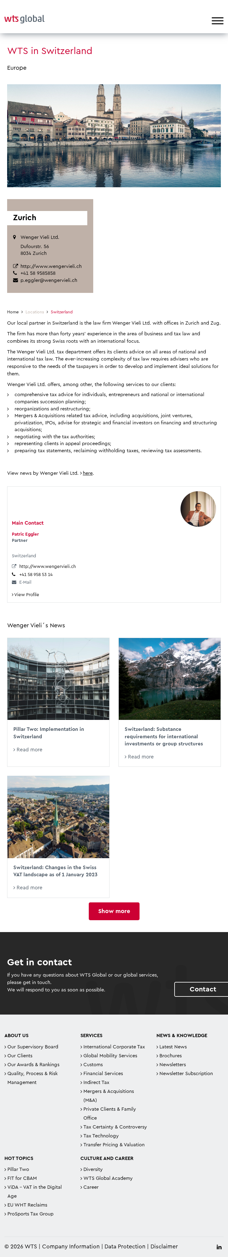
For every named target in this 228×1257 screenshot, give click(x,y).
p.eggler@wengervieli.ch (48, 280)
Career (91, 1187)
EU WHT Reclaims (27, 1205)
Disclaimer (164, 1247)
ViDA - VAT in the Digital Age (34, 1192)
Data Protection (124, 1247)
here (88, 473)
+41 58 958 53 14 (36, 574)
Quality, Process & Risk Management (32, 1078)
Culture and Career (107, 1158)
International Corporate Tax (114, 1047)
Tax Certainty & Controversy (115, 1127)
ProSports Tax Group (30, 1214)
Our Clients (19, 1055)
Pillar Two (18, 1169)
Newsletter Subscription (186, 1073)
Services (91, 1035)
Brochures (170, 1055)
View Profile (26, 595)
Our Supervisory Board (32, 1047)
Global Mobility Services (110, 1055)
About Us (16, 1035)
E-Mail (25, 582)
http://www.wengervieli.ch (51, 266)
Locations (35, 312)
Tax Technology (101, 1136)
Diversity (93, 1169)
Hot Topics (18, 1158)
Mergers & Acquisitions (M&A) (108, 1096)
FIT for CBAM (22, 1178)
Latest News (173, 1047)
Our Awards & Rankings (33, 1064)
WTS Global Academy (108, 1178)
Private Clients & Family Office (109, 1113)
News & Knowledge (181, 1035)
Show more (114, 911)
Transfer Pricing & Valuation (114, 1144)
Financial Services (103, 1073)
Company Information (71, 1247)
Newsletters (172, 1064)
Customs (93, 1064)
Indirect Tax (96, 1082)
